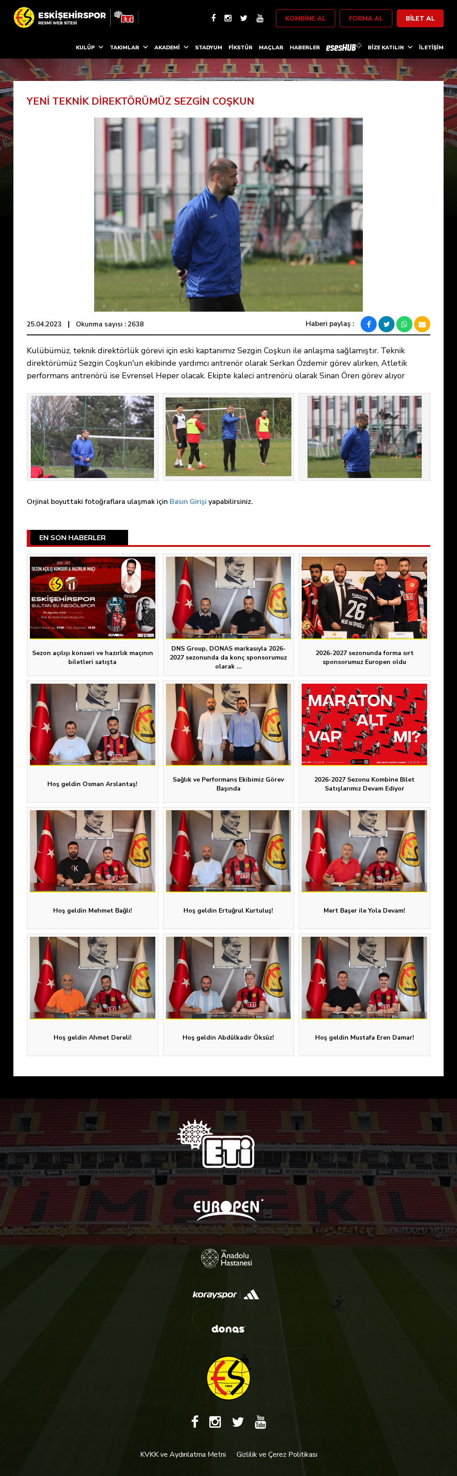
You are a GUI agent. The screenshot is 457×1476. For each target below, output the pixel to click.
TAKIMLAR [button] (124, 47)
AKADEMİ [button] (167, 47)
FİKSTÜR (240, 47)
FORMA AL (366, 18)
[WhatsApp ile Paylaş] (404, 324)
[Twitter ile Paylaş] (386, 324)
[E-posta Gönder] (422, 324)
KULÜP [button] (85, 47)
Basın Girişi (188, 502)
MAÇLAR (271, 47)
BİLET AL (420, 18)
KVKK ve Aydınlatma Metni (183, 1454)
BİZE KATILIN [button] (386, 47)
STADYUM (208, 47)
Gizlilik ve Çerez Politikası (277, 1454)
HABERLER (305, 47)
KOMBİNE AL (305, 18)
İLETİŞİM (431, 47)
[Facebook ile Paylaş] (369, 324)
